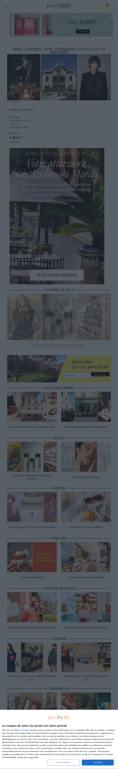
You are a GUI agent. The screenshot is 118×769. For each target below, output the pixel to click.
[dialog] (59, 739)
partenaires (24, 730)
